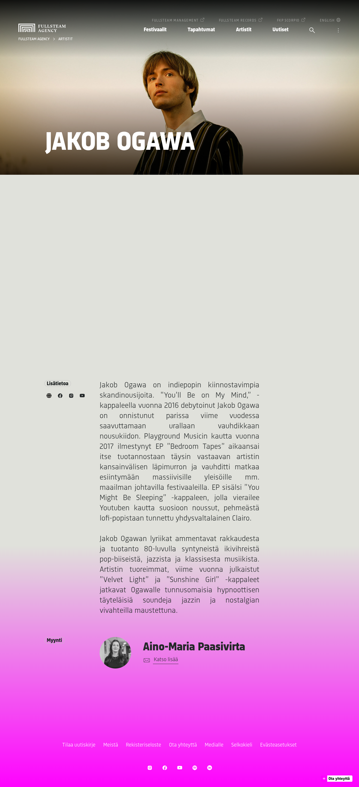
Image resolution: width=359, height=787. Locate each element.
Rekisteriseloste (143, 745)
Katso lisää (166, 659)
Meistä (110, 745)
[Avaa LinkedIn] (209, 767)
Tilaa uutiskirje (78, 745)
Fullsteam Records (238, 21)
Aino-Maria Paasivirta (194, 647)
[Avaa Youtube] (179, 767)
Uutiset (281, 30)
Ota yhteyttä (183, 745)
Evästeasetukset (278, 745)
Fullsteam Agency (34, 39)
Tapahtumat (201, 30)
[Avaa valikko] (338, 31)
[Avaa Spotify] (194, 767)
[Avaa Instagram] (149, 767)
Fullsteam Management (175, 21)
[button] (336, 778)
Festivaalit (155, 30)
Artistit (244, 30)
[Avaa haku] (312, 31)
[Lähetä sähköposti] (145, 660)
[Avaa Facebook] (164, 767)
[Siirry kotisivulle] (42, 28)
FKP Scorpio (288, 21)
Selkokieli (241, 745)
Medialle (214, 745)
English (327, 21)
